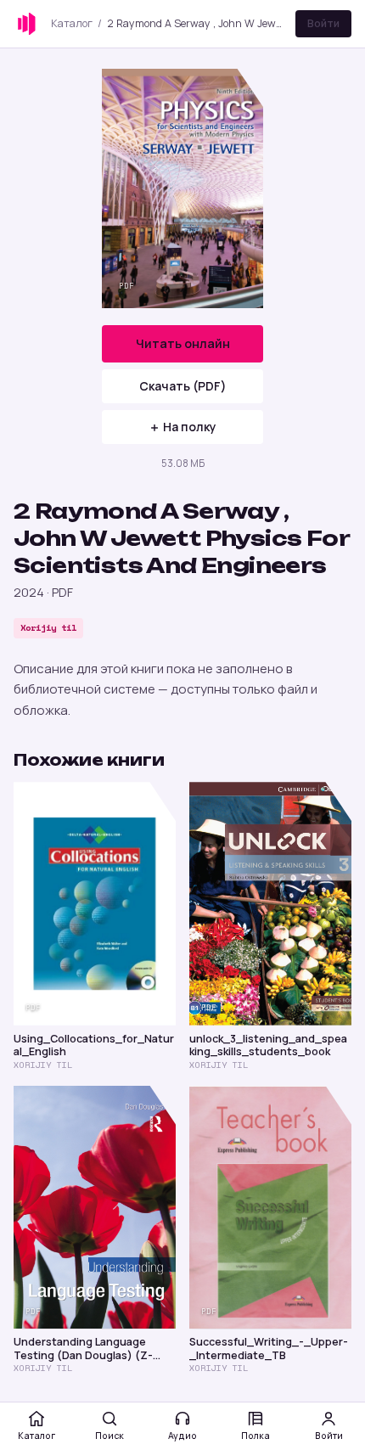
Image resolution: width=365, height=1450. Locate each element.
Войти (323, 23)
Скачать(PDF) (183, 386)
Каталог (72, 23)
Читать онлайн (183, 343)
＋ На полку (182, 427)
